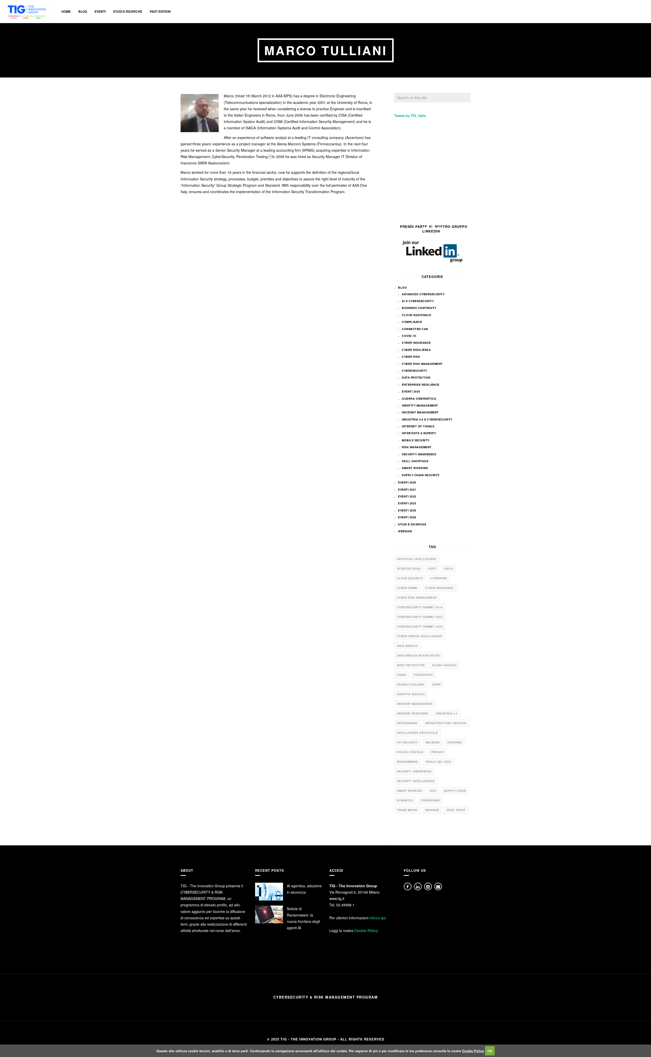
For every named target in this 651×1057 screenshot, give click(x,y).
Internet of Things (418, 426)
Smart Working (415, 468)
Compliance (412, 322)
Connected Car (415, 329)
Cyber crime (407, 588)
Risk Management (417, 447)
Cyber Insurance (416, 343)
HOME (66, 11)
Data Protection (416, 377)
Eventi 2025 (407, 510)
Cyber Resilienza (416, 350)
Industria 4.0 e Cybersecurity (427, 419)
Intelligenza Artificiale (417, 733)
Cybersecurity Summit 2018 (420, 607)
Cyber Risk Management (422, 364)
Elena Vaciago (444, 665)
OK (489, 1050)
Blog (402, 287)
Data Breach (407, 646)
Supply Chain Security (421, 475)
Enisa (401, 675)
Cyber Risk (411, 357)
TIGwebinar (430, 800)
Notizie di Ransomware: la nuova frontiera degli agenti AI (303, 918)
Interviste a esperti (419, 433)
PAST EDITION (160, 11)
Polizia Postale (410, 752)
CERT (432, 568)
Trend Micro (407, 810)
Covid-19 (409, 336)
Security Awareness (419, 454)
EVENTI (100, 11)
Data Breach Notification (418, 655)
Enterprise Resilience (420, 384)
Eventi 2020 (407, 482)
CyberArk (439, 578)
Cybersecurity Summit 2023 (420, 617)
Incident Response (412, 713)
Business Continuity (419, 308)
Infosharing (407, 723)
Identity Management (420, 405)
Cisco (448, 568)
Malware (433, 742)
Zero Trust (456, 810)
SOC (433, 790)
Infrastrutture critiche (446, 723)
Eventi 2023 (407, 503)
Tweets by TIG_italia (410, 115)
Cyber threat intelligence (419, 636)
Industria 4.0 (447, 713)
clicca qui (377, 917)
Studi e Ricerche (412, 524)
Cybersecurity (414, 370)
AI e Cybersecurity (418, 301)
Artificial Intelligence (416, 559)
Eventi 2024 (411, 391)
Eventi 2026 (407, 517)
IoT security (407, 742)
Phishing (455, 742)
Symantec (405, 800)
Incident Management (420, 412)
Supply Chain (455, 790)
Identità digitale (411, 694)
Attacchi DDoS (409, 568)
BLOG (82, 11)
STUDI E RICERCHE (127, 11)
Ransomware (407, 762)
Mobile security (416, 440)
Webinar (405, 531)
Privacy (437, 752)
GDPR (436, 684)
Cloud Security (410, 578)
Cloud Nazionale (416, 315)
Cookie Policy (366, 930)
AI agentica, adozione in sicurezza (304, 889)
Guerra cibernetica (419, 398)
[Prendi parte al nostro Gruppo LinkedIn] (432, 251)
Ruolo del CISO (438, 762)
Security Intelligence (416, 781)
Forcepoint (423, 675)
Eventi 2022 (407, 496)
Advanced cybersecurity (423, 294)
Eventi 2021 (407, 489)
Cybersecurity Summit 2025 (420, 626)
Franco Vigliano (411, 684)
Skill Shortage (415, 461)
